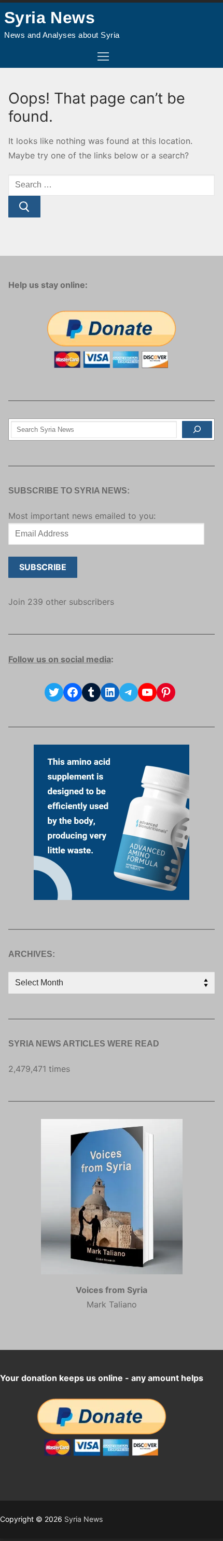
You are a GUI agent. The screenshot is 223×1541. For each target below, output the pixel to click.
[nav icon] (103, 57)
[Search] (197, 430)
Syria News (49, 17)
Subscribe (42, 567)
